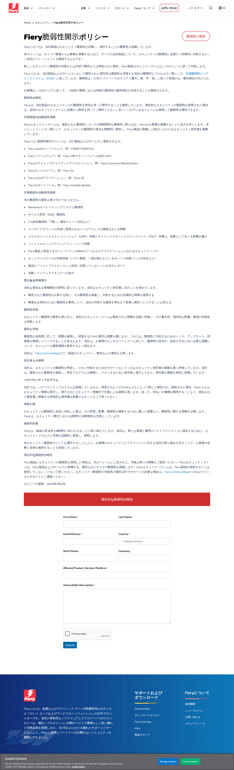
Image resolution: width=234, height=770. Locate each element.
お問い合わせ (169, 7)
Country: (124, 533)
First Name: (71, 516)
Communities (142, 708)
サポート (120, 8)
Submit (70, 645)
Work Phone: (70, 550)
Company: (124, 550)
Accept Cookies (190, 761)
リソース (100, 8)
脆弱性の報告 (196, 36)
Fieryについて (142, 8)
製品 (26, 8)
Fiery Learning (143, 721)
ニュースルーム (194, 710)
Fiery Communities (47, 353)
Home (27, 22)
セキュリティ (42, 22)
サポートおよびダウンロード (148, 695)
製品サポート (142, 734)
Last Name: (126, 516)
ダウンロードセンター (147, 715)
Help (137, 728)
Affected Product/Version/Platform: (85, 567)
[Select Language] (222, 8)
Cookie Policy (78, 766)
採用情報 (190, 703)
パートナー (44, 8)
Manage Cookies (168, 761)
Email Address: (73, 533)
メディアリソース (195, 723)
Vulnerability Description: (79, 584)
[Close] (228, 761)
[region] (117, 761)
